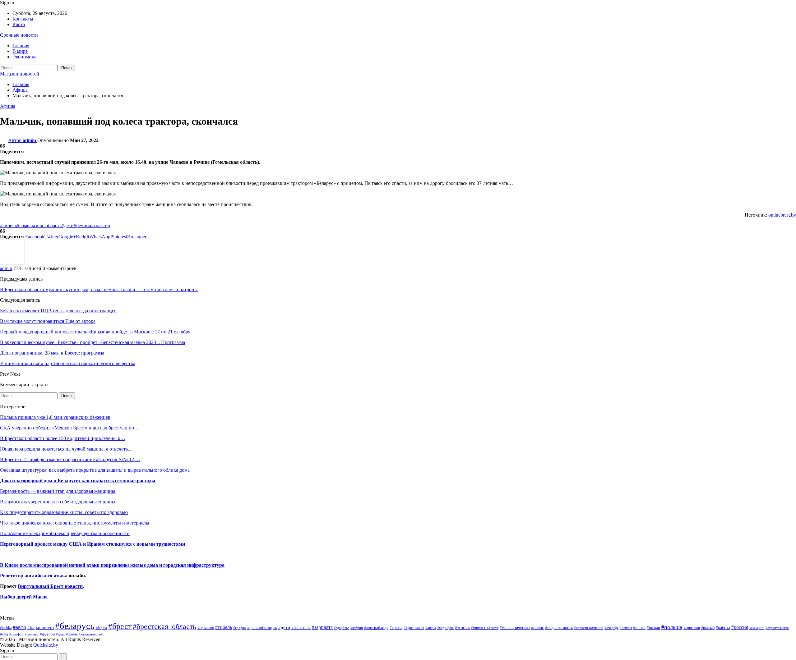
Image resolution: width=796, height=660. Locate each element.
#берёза (101, 628)
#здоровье (341, 628)
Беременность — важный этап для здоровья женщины (57, 491)
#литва (430, 628)
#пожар (653, 627)
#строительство (777, 628)
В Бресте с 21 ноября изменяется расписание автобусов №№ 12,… (70, 459)
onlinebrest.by (782, 215)
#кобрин (356, 628)
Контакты (22, 18)
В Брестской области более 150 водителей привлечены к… (62, 438)
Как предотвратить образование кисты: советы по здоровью (64, 512)
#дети (68, 225)
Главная (20, 45)
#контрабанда (376, 627)
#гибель (8, 225)
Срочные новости (19, 35)
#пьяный (708, 628)
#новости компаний (588, 628)
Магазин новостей (19, 73)
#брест (120, 626)
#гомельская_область (39, 225)
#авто (19, 627)
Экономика (24, 56)
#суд (4, 634)
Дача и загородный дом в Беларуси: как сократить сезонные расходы (77, 480)
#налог (537, 627)
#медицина (445, 628)
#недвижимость (559, 627)
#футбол (47, 634)
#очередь (611, 628)
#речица (82, 225)
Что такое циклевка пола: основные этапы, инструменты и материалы (74, 522)
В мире (20, 51)
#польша (671, 627)
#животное (301, 627)
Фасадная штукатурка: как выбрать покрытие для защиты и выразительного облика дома (95, 470)
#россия (739, 627)
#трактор (100, 225)
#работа (723, 627)
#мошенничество (515, 627)
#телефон (16, 634)
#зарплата (322, 627)
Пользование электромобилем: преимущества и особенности (65, 533)
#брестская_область (164, 626)
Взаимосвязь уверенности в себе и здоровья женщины (57, 501)
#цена (60, 634)
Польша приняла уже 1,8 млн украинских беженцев (55, 417)
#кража (396, 627)
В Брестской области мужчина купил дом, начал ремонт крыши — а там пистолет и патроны (99, 289)
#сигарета (756, 628)
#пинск (639, 628)
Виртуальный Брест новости (50, 586)
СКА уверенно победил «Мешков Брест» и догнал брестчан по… (69, 427)
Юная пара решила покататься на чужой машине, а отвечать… (66, 448)
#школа (71, 634)
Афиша (7, 106)
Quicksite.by (45, 645)
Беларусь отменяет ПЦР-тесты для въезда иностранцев (58, 310)
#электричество (90, 634)
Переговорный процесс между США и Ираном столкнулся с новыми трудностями (92, 544)
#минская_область (484, 628)
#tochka (6, 628)
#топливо (32, 634)
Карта (18, 24)
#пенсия (626, 628)
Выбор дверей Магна (24, 596)
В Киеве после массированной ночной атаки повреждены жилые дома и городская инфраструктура (112, 565)
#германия (205, 628)
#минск (462, 627)
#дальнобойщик (262, 627)
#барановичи (40, 627)
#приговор (691, 628)
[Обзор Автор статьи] (12, 262)
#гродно (239, 628)
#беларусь (74, 626)
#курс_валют (414, 628)
